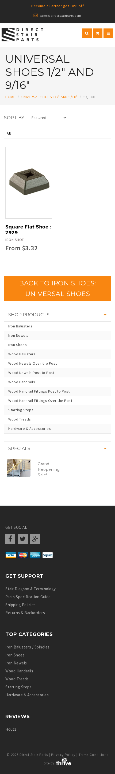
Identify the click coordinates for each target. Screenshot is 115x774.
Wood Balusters (22, 354)
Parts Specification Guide (28, 596)
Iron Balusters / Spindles (27, 647)
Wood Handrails (21, 382)
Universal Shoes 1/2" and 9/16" (49, 96)
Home (10, 96)
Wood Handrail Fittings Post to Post (39, 391)
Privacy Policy (63, 754)
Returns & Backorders (25, 612)
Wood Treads (19, 419)
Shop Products (28, 314)
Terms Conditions (93, 754)
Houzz (11, 729)
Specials (19, 448)
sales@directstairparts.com (60, 16)
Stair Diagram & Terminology (30, 588)
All (9, 133)
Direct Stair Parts (34, 754)
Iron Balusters (20, 326)
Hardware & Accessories (29, 428)
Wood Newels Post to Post (31, 372)
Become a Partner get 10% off (57, 5)
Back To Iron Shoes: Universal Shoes (57, 288)
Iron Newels (18, 335)
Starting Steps (20, 409)
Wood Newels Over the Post (32, 363)
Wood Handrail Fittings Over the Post (40, 400)
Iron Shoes (17, 344)
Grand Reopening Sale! (49, 469)
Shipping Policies (20, 604)
